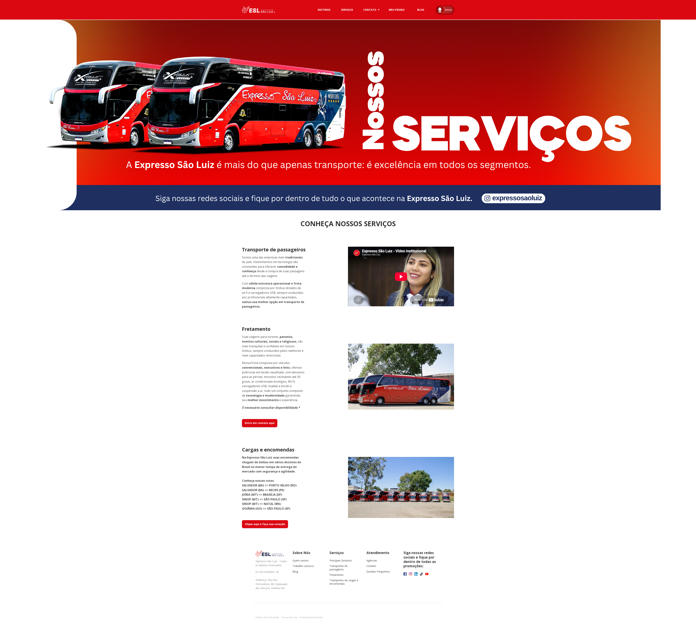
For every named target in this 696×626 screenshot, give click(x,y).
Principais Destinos (341, 560)
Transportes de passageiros (338, 567)
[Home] (259, 9)
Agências (371, 560)
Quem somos (301, 560)
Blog (295, 571)
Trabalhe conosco (303, 566)
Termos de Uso (289, 617)
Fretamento (336, 575)
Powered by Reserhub (311, 617)
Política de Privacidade (267, 617)
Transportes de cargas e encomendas (344, 582)
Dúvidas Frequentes (378, 571)
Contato (371, 566)
